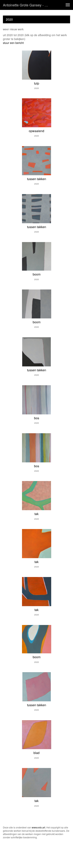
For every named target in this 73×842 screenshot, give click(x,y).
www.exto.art (38, 827)
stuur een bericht (13, 43)
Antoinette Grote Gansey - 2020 (27, 4)
